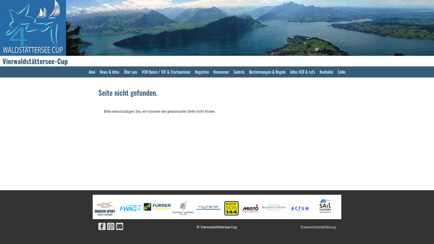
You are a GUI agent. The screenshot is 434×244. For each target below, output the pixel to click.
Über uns (130, 72)
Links (342, 72)
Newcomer (221, 72)
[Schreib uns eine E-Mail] (119, 227)
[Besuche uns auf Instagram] (110, 227)
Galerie (239, 72)
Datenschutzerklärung (318, 227)
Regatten (202, 72)
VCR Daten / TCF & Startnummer (166, 72)
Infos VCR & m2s (302, 72)
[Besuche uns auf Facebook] (102, 227)
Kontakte (326, 72)
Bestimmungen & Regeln (267, 72)
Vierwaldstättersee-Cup (35, 61)
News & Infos (109, 72)
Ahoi (92, 72)
